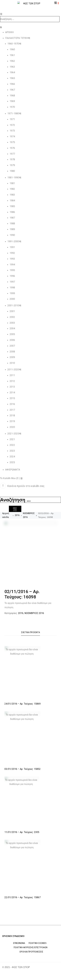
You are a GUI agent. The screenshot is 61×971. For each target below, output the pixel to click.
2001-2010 (13, 305)
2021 (12, 439)
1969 (12, 101)
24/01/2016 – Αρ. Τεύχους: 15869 (22, 703)
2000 (12, 299)
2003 (12, 322)
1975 (12, 142)
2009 (12, 357)
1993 (12, 258)
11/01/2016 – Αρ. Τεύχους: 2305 (21, 832)
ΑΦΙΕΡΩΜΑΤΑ (12, 469)
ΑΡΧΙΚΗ (9, 32)
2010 (12, 363)
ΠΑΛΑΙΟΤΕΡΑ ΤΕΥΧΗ (16, 38)
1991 (12, 247)
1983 (12, 194)
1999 (12, 293)
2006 (12, 340)
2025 (12, 462)
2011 (12, 375)
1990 (12, 235)
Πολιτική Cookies (37, 943)
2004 (12, 328)
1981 (12, 183)
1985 (12, 206)
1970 (12, 107)
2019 (12, 421)
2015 (12, 398)
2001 (12, 311)
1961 (12, 55)
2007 (12, 345)
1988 (12, 223)
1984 (12, 200)
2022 (12, 445)
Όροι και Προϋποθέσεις (31, 952)
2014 (12, 392)
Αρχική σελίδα (5, 515)
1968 (12, 95)
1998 (12, 287)
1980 (12, 171)
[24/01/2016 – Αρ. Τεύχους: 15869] (22, 673)
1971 (12, 119)
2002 (12, 317)
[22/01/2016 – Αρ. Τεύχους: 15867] (22, 867)
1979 (12, 165)
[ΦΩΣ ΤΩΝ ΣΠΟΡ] (30, 3)
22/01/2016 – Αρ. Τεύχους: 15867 (22, 897)
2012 (12, 381)
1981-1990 (13, 177)
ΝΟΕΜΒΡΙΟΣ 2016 (29, 515)
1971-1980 (13, 113)
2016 (12, 404)
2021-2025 (13, 433)
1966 (12, 84)
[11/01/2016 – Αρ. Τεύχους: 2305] (21, 802)
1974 (12, 136)
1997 (12, 281)
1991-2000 (13, 241)
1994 (12, 264)
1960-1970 (13, 43)
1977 (12, 153)
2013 (12, 386)
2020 (12, 427)
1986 (12, 212)
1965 (12, 78)
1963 (12, 66)
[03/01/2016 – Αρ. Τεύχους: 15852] (22, 738)
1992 (12, 253)
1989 (12, 229)
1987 (12, 217)
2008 (12, 351)
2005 (12, 334)
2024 (12, 456)
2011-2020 (13, 369)
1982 (12, 189)
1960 (12, 49)
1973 (12, 130)
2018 (12, 415)
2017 (12, 409)
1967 (12, 89)
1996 (12, 276)
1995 (12, 270)
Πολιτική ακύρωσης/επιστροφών (30, 947)
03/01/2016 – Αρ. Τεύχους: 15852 (22, 769)
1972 (12, 125)
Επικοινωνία (19, 943)
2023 (12, 450)
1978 (12, 159)
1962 (12, 61)
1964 (12, 72)
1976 (12, 148)
